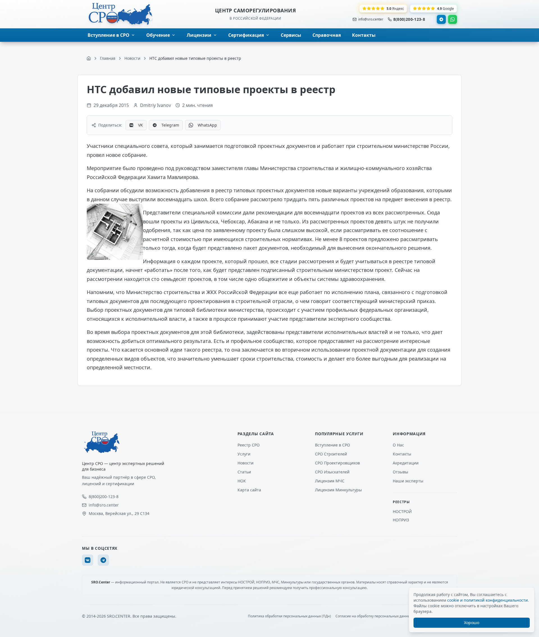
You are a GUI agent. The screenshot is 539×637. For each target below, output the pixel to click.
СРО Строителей (331, 454)
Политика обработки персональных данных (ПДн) (289, 616)
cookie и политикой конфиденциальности (487, 600)
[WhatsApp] (452, 19)
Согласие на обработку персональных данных (373, 616)
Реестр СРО (248, 445)
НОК (241, 481)
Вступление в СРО (332, 445)
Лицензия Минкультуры (338, 489)
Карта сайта (249, 489)
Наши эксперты (408, 481)
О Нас (398, 445)
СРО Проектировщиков (337, 463)
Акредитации (406, 463)
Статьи (244, 472)
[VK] (87, 560)
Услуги (243, 454)
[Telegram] (441, 19)
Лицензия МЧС (329, 481)
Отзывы (400, 472)
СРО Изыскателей (332, 472)
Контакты (402, 454)
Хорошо (471, 622)
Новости (245, 463)
